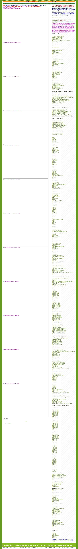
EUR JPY (54, 208)
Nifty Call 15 (55, 439)
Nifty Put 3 (55, 458)
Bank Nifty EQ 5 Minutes (57, 314)
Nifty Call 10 (55, 445)
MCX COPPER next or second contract (59, 282)
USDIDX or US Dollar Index (57, 401)
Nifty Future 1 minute (56, 302)
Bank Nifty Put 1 (55, 423)
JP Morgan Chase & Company (58, 482)
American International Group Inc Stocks (59, 475)
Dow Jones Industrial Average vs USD (59, 391)
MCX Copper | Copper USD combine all (59, 284)
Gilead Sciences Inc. (56, 65)
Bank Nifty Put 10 (56, 433)
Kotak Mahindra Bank (56, 196)
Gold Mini (54, 139)
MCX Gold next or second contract (58, 246)
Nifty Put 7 (55, 462)
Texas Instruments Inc (56, 87)
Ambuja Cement (55, 198)
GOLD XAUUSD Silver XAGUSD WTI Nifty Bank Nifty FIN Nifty (62, 403)
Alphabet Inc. (55, 66)
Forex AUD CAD (55, 376)
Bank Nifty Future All (56, 319)
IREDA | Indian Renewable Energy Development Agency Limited (63, 281)
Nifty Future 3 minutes (56, 303)
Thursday (67, 540)
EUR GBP (54, 207)
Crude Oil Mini (55, 149)
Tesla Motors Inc (55, 86)
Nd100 (54, 224)
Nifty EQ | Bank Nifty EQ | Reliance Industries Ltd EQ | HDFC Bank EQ (64, 351)
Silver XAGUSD (55, 147)
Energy (54, 172)
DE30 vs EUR (55, 390)
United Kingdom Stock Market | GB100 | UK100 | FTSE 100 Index (63, 97)
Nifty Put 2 (55, 457)
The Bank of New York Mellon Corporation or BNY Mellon (62, 40)
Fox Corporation (55, 64)
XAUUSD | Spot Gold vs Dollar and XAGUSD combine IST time (63, 116)
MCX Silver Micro (56, 535)
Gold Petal (55, 141)
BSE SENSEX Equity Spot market (58, 175)
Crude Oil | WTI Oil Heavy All (57, 271)
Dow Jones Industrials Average (58, 219)
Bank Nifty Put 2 (55, 424)
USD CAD (55, 213)
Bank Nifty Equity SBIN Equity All (58, 349)
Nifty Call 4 (55, 451)
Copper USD (55, 160)
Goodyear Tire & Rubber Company (58, 508)
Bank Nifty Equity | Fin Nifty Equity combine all (60, 338)
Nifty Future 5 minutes (56, 304)
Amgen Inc (55, 54)
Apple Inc (54, 51)
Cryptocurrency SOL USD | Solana (58, 375)
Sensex (54, 176)
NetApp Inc (55, 77)
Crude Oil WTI (55, 269)
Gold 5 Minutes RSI (56, 237)
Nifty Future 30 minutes (57, 307)
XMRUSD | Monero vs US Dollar (58, 132)
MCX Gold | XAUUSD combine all (58, 256)
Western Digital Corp (56, 89)
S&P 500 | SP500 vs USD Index (58, 103)
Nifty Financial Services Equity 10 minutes (59, 333)
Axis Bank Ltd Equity (56, 352)
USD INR (54, 186)
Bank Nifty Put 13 (56, 436)
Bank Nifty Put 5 (55, 427)
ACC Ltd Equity (55, 366)
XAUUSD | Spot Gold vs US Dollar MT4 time (60, 109)
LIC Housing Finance (56, 193)
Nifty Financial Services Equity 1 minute (59, 330)
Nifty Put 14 (55, 470)
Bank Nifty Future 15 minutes (57, 325)
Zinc (54, 289)
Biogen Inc (55, 497)
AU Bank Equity (55, 353)
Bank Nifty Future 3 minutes (57, 321)
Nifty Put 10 (55, 465)
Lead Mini (54, 162)
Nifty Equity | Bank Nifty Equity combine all (59, 328)
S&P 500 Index (55, 400)
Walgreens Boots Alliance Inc (57, 88)
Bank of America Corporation (57, 39)
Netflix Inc (54, 75)
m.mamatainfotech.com (57, 17)
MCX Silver (55, 534)
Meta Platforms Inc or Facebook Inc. (58, 63)
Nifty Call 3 (55, 452)
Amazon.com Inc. (56, 495)
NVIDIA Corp (55, 78)
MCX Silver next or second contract (58, 258)
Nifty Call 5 (55, 450)
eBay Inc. (54, 62)
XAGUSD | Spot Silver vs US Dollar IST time (60, 113)
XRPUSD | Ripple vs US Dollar (58, 133)
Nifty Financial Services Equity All (58, 329)
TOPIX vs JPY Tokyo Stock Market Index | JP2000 (61, 99)
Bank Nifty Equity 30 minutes (57, 317)
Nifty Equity (55, 177)
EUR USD (55, 209)
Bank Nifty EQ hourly (56, 318)
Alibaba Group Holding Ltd (57, 38)
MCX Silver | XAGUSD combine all (58, 265)
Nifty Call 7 (55, 448)
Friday (70, 540)
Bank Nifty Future (56, 183)
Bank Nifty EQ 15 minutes (57, 316)
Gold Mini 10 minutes (56, 249)
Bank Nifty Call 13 (56, 409)
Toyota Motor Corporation (57, 484)
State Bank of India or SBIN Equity (58, 364)
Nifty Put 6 (55, 461)
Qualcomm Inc (55, 82)
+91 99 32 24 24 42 (55, 20)
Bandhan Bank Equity (56, 354)
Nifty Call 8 (55, 447)
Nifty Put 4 (55, 459)
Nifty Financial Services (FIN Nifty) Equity (59, 184)
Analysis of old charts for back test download (60, 231)
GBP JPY (54, 211)
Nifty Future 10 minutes (57, 305)
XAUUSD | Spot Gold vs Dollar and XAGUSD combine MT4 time (63, 115)
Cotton (54, 290)
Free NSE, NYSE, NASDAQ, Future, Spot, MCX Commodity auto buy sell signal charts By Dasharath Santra (37, 545)
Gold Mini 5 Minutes (56, 248)
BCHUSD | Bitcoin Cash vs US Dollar (59, 121)
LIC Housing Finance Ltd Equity (58, 344)
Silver (54, 257)
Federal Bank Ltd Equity (57, 356)
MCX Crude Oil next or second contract (59, 268)
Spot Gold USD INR (56, 174)
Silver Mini (55, 145)
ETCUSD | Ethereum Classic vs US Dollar (59, 125)
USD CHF (54, 387)
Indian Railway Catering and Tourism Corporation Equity (62, 368)
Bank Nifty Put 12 (56, 435)
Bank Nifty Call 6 (56, 416)
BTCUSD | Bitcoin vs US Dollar (58, 122)
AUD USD (54, 205)
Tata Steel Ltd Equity (56, 343)
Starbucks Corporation (56, 84)
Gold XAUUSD (55, 254)
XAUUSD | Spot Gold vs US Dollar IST (59, 110)
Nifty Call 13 (55, 441)
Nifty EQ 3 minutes (56, 294)
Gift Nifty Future (55, 181)
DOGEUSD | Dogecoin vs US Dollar (58, 124)
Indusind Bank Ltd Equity (57, 361)
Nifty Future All (55, 301)
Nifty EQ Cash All (56, 292)
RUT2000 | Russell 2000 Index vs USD (59, 102)
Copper (54, 158)
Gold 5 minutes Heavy (56, 236)
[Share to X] (5, 418)
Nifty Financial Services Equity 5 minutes (59, 332)
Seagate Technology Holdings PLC (58, 85)
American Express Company (57, 37)
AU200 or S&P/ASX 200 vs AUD (58, 389)
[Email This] (3, 418)
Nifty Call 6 (55, 449)
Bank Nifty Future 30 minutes (57, 326)
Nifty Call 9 (55, 446)
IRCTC (54, 199)
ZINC (54, 163)
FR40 (54, 221)
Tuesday (59, 540)
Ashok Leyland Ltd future (57, 369)
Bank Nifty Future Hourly (57, 327)
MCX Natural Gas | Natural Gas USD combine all (60, 277)
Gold (54, 138)
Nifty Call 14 (55, 440)
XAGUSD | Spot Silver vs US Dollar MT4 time (60, 112)
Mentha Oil (55, 169)
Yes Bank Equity (55, 195)
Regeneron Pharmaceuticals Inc (58, 83)
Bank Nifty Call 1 (56, 422)
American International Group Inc (58, 36)
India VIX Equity (55, 185)
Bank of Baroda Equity (56, 355)
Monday (56, 540)
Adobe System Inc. (56, 52)
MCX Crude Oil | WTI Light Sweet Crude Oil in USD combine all (63, 272)
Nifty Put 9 (55, 464)
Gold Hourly (55, 245)
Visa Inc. (54, 46)
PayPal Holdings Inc (56, 520)
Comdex (54, 171)
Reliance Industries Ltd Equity (58, 201)
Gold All (54, 234)
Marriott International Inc (57, 71)
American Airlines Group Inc (57, 50)
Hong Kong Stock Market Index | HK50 (59, 98)
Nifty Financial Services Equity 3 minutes (59, 331)
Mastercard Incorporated (57, 483)
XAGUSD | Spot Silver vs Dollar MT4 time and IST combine (62, 114)
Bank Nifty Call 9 (56, 413)
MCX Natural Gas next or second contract (59, 274)
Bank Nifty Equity (56, 182)
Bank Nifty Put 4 (55, 426)
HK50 (54, 223)
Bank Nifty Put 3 (55, 425)
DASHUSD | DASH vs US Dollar (58, 123)
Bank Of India (55, 194)
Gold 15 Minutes (55, 242)
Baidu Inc (54, 496)
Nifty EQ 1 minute (56, 293)
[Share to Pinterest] (7, 418)
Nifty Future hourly (56, 308)
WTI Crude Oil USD (56, 150)
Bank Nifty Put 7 (55, 429)
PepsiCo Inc (55, 519)
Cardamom (55, 165)
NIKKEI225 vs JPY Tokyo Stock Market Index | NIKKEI (61, 100)
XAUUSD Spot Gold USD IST (57, 255)
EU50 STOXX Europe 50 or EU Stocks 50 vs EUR (61, 392)
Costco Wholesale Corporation (58, 59)
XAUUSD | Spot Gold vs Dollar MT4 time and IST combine (62, 111)
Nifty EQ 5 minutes (56, 295)
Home (26, 421)
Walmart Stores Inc (56, 47)
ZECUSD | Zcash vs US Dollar (58, 134)
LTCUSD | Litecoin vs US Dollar (58, 127)
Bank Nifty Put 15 (56, 438)
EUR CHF (54, 206)
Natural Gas (55, 151)
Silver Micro (55, 146)
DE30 (54, 218)
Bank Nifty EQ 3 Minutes (57, 313)
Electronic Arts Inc (56, 61)
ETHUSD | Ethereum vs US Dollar (58, 126)
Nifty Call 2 (55, 453)
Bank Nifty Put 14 (56, 437)
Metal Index (55, 173)
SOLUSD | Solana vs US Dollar (58, 128)
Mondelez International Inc (57, 72)
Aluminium (55, 157)
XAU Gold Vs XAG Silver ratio (58, 266)
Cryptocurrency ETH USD (57, 230)
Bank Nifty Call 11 (56, 411)
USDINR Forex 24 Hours (57, 187)
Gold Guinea (55, 140)
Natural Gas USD (56, 152)
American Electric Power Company (58, 35)
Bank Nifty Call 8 (56, 414)
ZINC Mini (54, 164)
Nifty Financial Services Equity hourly (59, 337)
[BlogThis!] (4, 418)
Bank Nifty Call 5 (56, 417)
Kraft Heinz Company (56, 510)
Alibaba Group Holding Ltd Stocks (58, 477)
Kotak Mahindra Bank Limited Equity (59, 362)
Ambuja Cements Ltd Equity (57, 367)
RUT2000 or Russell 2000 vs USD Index (59, 399)
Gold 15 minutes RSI (56, 244)
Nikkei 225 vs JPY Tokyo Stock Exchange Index (60, 397)
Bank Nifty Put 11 (56, 434)
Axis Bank (54, 189)
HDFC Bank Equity (56, 357)
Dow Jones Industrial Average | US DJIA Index (60, 95)
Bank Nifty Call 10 (56, 412)
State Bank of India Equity (57, 188)
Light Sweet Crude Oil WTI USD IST (58, 270)
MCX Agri (54, 170)
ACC (54, 197)
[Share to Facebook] (6, 418)
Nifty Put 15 (55, 471)
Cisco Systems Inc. (56, 60)
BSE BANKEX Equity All (57, 340)
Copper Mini (55, 159)
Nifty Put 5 (55, 460)
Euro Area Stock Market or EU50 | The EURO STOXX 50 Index (63, 96)
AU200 (54, 217)
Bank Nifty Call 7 (56, 415)
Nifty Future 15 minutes (57, 306)
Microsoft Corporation (56, 73)
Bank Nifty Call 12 (56, 410)
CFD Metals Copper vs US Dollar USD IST (59, 285)
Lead (54, 161)
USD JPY (54, 388)
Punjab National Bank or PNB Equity (59, 363)
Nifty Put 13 (55, 469)
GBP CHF (54, 210)
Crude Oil (54, 148)
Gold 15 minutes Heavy (57, 243)
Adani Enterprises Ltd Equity (57, 200)
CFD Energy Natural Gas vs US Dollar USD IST (60, 278)
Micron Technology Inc (56, 74)
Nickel (54, 153)
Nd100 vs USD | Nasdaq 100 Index (58, 101)
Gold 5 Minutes (55, 235)
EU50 (54, 220)
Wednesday (63, 540)
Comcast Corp (55, 498)
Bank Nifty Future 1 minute (57, 320)
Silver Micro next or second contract (58, 261)
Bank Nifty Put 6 (55, 428)
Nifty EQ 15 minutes (56, 297)
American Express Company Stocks (58, 476)
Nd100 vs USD (55, 398)
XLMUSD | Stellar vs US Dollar (58, 129)
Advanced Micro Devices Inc (57, 53)
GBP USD (54, 212)
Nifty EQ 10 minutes (56, 296)
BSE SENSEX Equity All (57, 339)
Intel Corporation (56, 509)
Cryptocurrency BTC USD (57, 229)
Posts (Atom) (9, 423)
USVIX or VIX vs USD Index (57, 402)
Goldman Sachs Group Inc (57, 41)
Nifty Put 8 (55, 463)
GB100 (54, 222)
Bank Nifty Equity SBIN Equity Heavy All (59, 350)
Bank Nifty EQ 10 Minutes (57, 315)
